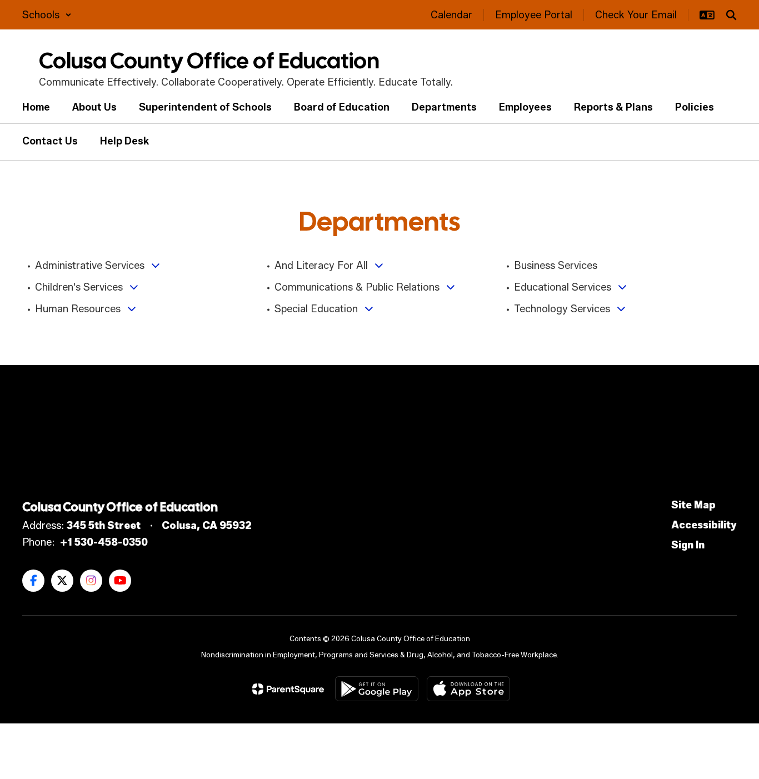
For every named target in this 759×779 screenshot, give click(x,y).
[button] (47, 15)
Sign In (688, 545)
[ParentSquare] (288, 689)
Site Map (693, 505)
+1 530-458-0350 (104, 542)
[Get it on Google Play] (376, 688)
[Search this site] (731, 15)
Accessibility (704, 525)
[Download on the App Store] (468, 688)
